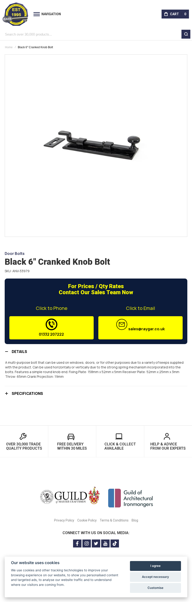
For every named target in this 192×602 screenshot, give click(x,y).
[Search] (185, 34)
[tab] (96, 351)
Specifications (27, 393)
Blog (135, 520)
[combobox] (96, 34)
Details (19, 351)
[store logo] (15, 14)
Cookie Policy (87, 520)
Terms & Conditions (114, 520)
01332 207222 (51, 334)
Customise (155, 588)
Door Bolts (15, 253)
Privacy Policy (64, 520)
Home (9, 47)
